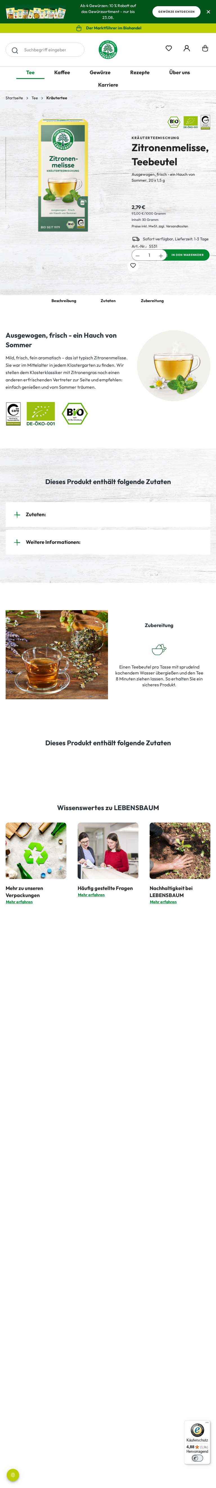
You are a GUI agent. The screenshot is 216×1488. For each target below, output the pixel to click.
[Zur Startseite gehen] (108, 50)
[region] (63, 175)
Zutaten (108, 300)
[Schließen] (208, 12)
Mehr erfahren (19, 901)
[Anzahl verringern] (137, 255)
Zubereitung (152, 300)
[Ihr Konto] (186, 47)
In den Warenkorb (188, 255)
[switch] (197, 1458)
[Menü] (207, 1423)
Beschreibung (63, 300)
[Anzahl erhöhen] (161, 255)
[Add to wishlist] (133, 266)
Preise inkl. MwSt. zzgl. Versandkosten (160, 226)
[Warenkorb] (205, 49)
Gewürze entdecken (176, 12)
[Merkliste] (168, 47)
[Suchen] (15, 50)
